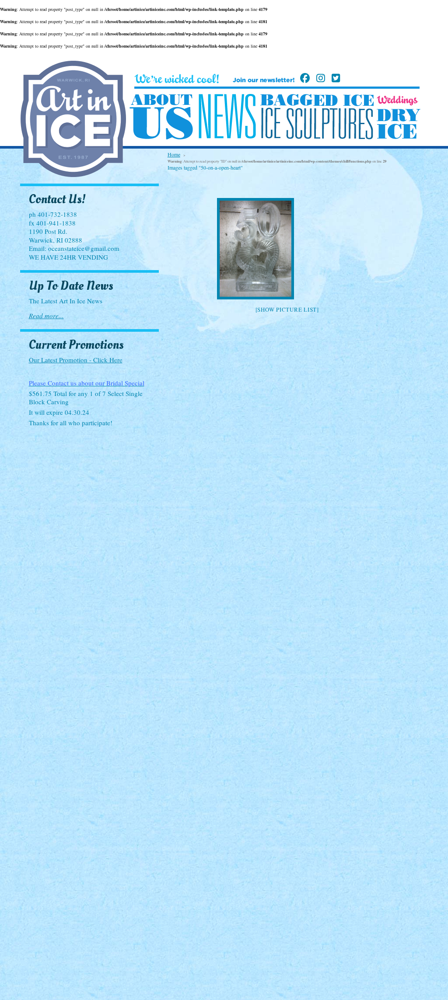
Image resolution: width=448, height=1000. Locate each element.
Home (174, 154)
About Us (161, 117)
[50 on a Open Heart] (287, 249)
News (227, 116)
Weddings (397, 100)
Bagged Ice (317, 100)
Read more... (46, 315)
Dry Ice (398, 123)
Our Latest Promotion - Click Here (75, 359)
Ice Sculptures (317, 123)
